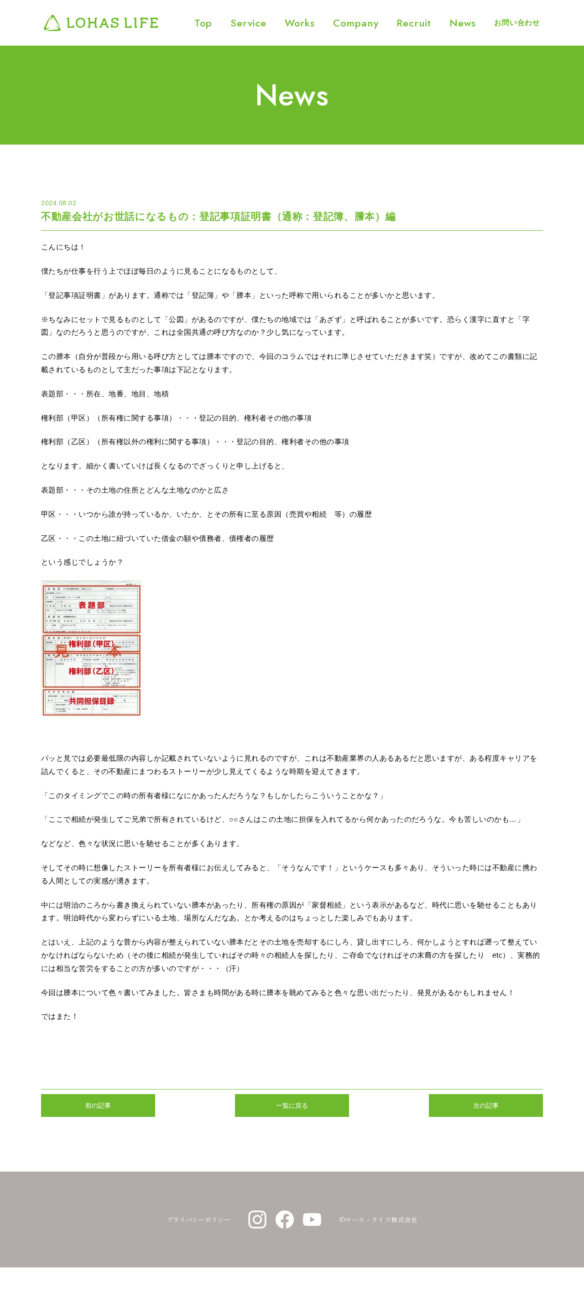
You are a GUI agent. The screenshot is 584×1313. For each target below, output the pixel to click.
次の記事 (486, 1105)
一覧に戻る (292, 1105)
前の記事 (98, 1105)
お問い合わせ (517, 22)
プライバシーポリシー (198, 1219)
